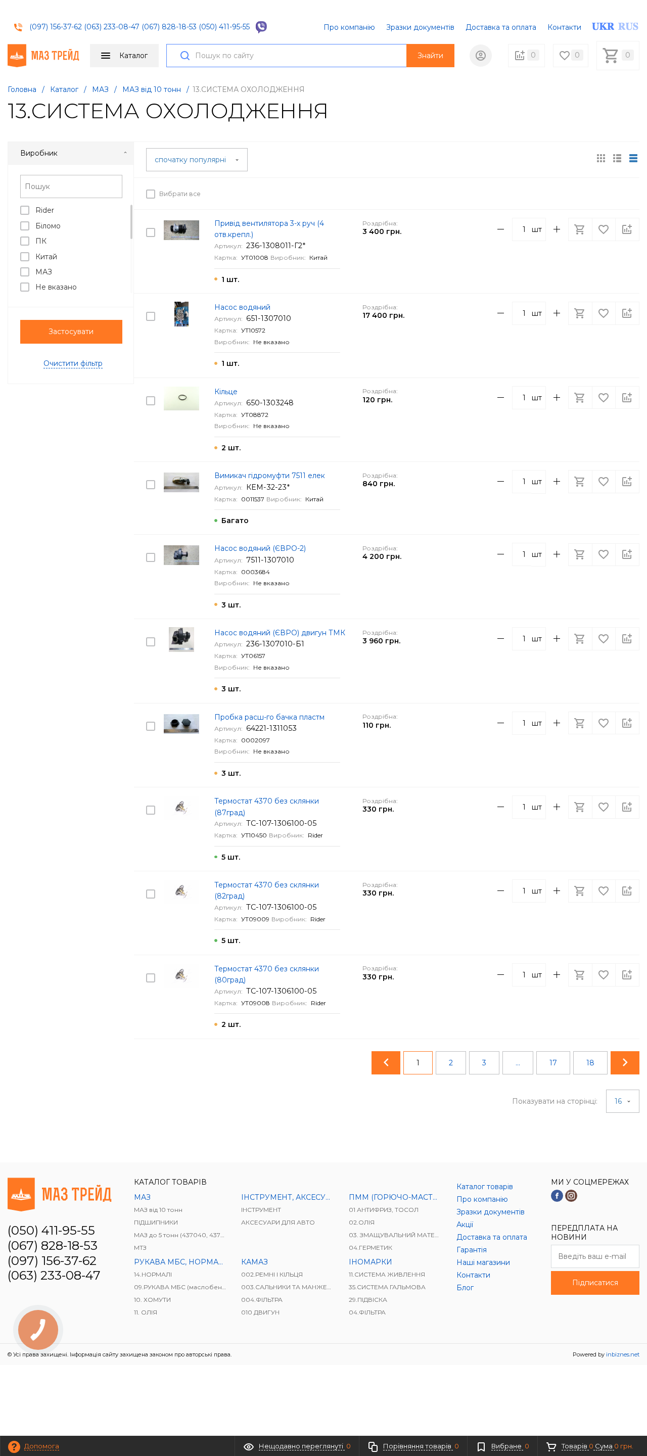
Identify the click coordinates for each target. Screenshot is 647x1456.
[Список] (633, 158)
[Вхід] (481, 55)
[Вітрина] (601, 158)
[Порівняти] (627, 193)
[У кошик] (581, 193)
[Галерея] (617, 158)
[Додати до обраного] (604, 193)
